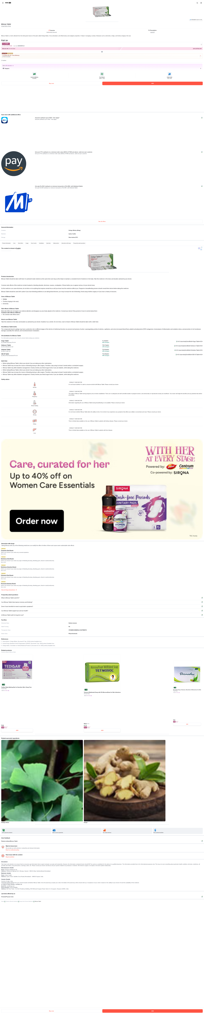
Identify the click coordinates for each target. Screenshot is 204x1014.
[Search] (197, 2)
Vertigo (5, 299)
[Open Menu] (2, 2)
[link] (8, 3)
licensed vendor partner (8, 882)
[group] (102, 10)
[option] (6, 243)
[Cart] (201, 2)
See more (3, 554)
